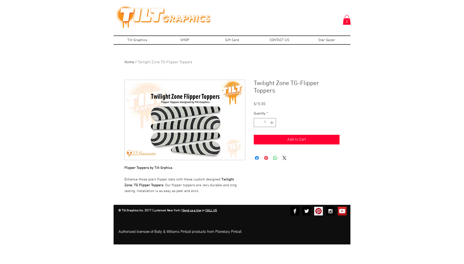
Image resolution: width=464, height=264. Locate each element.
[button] (347, 20)
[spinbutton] (265, 122)
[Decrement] (257, 122)
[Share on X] (284, 158)
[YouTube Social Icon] (342, 211)
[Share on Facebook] (257, 158)
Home (129, 62)
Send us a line (191, 211)
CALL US (211, 211)
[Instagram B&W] (330, 211)
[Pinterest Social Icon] (318, 211)
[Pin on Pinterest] (266, 158)
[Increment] (272, 122)
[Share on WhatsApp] (275, 158)
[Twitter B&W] (306, 211)
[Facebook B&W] (294, 211)
